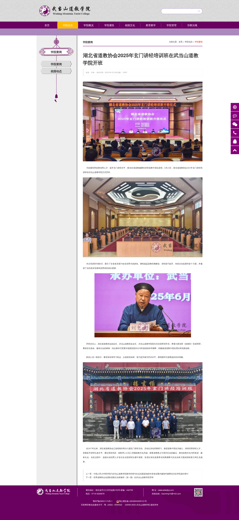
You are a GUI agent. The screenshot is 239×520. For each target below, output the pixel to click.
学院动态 (68, 25)
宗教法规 (192, 25)
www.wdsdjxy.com (166, 490)
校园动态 (56, 71)
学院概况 (88, 25)
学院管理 (171, 25)
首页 (47, 25)
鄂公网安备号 (133, 501)
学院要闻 (56, 64)
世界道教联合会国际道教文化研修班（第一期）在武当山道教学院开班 (123, 477)
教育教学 (151, 25)
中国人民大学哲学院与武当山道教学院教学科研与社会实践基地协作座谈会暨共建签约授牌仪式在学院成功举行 (140, 473)
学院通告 (109, 25)
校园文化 (130, 25)
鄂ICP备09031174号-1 (103, 501)
